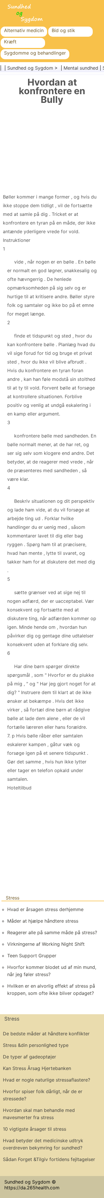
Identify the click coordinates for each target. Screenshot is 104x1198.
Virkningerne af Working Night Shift (46, 944)
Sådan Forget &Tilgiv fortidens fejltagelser (49, 1159)
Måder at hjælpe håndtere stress (42, 921)
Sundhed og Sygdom (30, 68)
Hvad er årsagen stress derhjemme (45, 909)
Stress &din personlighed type (35, 1045)
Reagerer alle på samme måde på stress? (52, 932)
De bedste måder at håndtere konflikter (46, 1033)
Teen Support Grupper (31, 955)
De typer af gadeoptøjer (29, 1057)
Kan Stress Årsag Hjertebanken (37, 1068)
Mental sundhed (81, 68)
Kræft (10, 41)
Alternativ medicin (24, 30)
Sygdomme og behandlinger (35, 53)
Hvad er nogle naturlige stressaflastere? (46, 1080)
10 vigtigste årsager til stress (34, 1129)
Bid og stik (63, 30)
